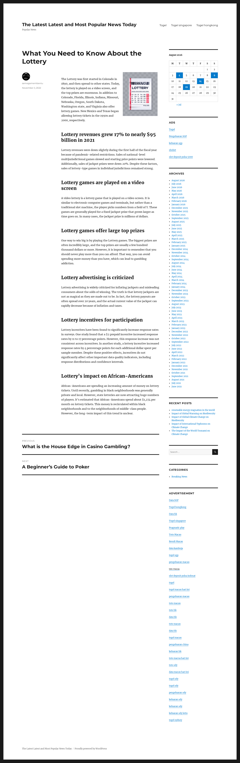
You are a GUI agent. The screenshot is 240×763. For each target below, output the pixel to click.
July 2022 (176, 345)
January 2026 (178, 204)
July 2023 (176, 307)
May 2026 (177, 190)
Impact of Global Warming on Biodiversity (193, 413)
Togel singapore (181, 25)
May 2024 (177, 273)
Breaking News (179, 476)
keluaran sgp (175, 143)
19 (186, 87)
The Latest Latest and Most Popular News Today (79, 24)
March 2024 (178, 280)
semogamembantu (32, 83)
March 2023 (178, 321)
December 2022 (180, 331)
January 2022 (178, 362)
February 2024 (179, 283)
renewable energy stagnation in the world (193, 410)
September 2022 (180, 342)
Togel (163, 25)
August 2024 (178, 263)
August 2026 (178, 180)
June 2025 (177, 228)
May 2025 (177, 232)
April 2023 (177, 317)
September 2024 (180, 259)
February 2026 (179, 201)
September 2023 (180, 300)
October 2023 (178, 297)
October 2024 (178, 256)
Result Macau (176, 541)
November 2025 (180, 211)
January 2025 (178, 245)
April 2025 (177, 235)
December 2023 (180, 290)
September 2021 (180, 376)
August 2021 (178, 379)
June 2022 (177, 348)
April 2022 (177, 352)
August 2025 (178, 221)
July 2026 (176, 184)
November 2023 (180, 293)
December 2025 (180, 208)
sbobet (172, 150)
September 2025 (180, 218)
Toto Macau (175, 534)
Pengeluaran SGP (178, 136)
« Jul (178, 104)
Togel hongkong (207, 25)
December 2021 (180, 366)
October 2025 (178, 214)
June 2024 (177, 269)
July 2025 (176, 225)
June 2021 (177, 386)
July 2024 (176, 266)
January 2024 (178, 287)
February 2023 (179, 324)
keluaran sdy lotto (178, 713)
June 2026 (177, 187)
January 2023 (178, 328)
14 (200, 81)
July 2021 (176, 383)
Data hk (173, 514)
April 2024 (177, 276)
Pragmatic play (176, 527)
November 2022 (180, 335)
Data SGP (173, 500)
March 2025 (178, 238)
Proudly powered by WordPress (91, 748)
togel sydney (175, 720)
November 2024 (180, 252)
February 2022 (179, 359)
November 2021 (180, 369)
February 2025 (179, 242)
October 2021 (178, 372)
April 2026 (177, 194)
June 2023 (177, 311)
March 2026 (178, 197)
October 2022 (178, 338)
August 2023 (178, 304)
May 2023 (177, 314)
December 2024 (180, 249)
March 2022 (178, 355)
